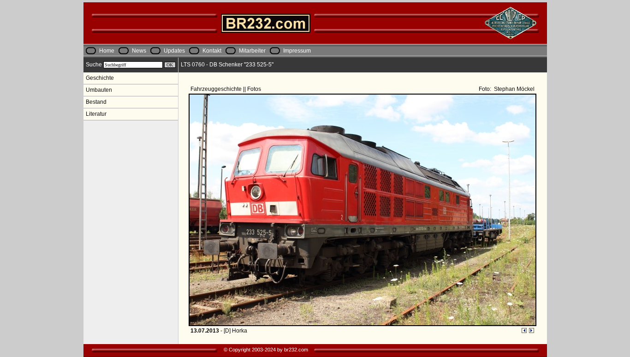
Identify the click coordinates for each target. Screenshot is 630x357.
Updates (174, 51)
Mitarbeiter (252, 51)
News (139, 51)
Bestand (96, 102)
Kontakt (211, 51)
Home (106, 51)
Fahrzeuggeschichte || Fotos (226, 89)
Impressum (297, 51)
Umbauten (99, 90)
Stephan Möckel (514, 89)
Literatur (96, 114)
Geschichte (100, 78)
